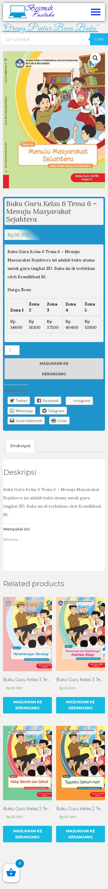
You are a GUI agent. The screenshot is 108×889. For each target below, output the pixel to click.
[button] (50, 28)
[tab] (20, 445)
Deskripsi (20, 445)
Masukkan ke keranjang (54, 368)
